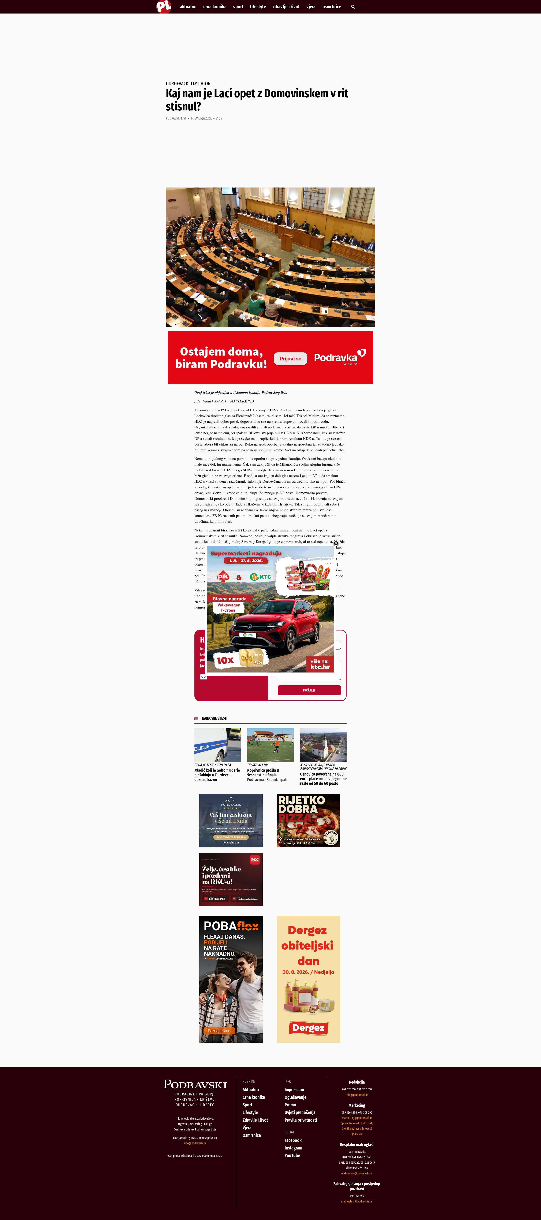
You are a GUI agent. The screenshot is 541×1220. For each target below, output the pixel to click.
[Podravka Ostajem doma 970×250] (270, 382)
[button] (353, 6)
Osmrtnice (331, 7)
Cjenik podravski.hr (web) (357, 1128)
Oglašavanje (295, 1097)
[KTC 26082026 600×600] (270, 671)
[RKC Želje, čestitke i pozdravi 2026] (231, 904)
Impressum (294, 1089)
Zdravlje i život (286, 7)
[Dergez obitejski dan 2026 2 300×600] (308, 1041)
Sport (238, 7)
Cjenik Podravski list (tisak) (357, 1123)
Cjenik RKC (357, 1134)
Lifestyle (258, 7)
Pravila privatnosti (301, 1120)
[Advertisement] (270, 47)
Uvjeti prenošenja (300, 1112)
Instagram (293, 1148)
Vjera (311, 7)
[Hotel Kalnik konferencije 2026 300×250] (231, 845)
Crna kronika (215, 7)
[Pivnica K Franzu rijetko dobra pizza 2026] (308, 845)
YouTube (292, 1155)
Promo (290, 1105)
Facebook (293, 1140)
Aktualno (188, 7)
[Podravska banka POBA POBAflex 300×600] (231, 1041)
